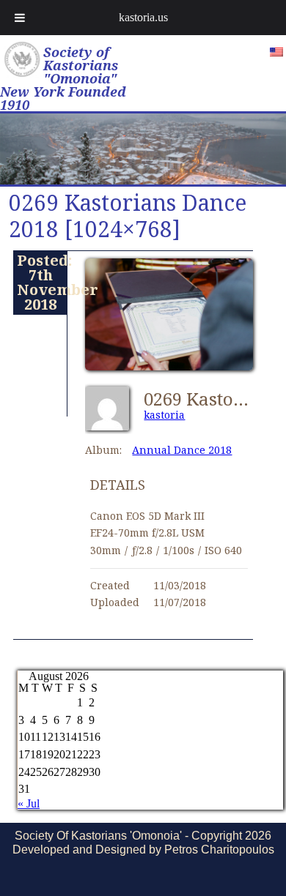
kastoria (164, 415)
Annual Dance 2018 (182, 450)
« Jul (29, 803)
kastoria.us (143, 17)
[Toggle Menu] (20, 17)
